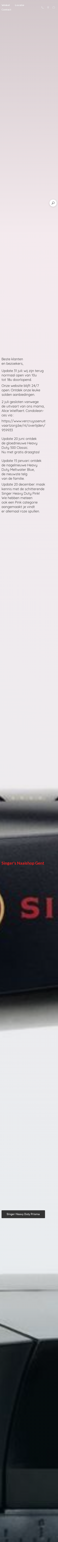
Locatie (19, 5)
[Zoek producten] (53, 203)
